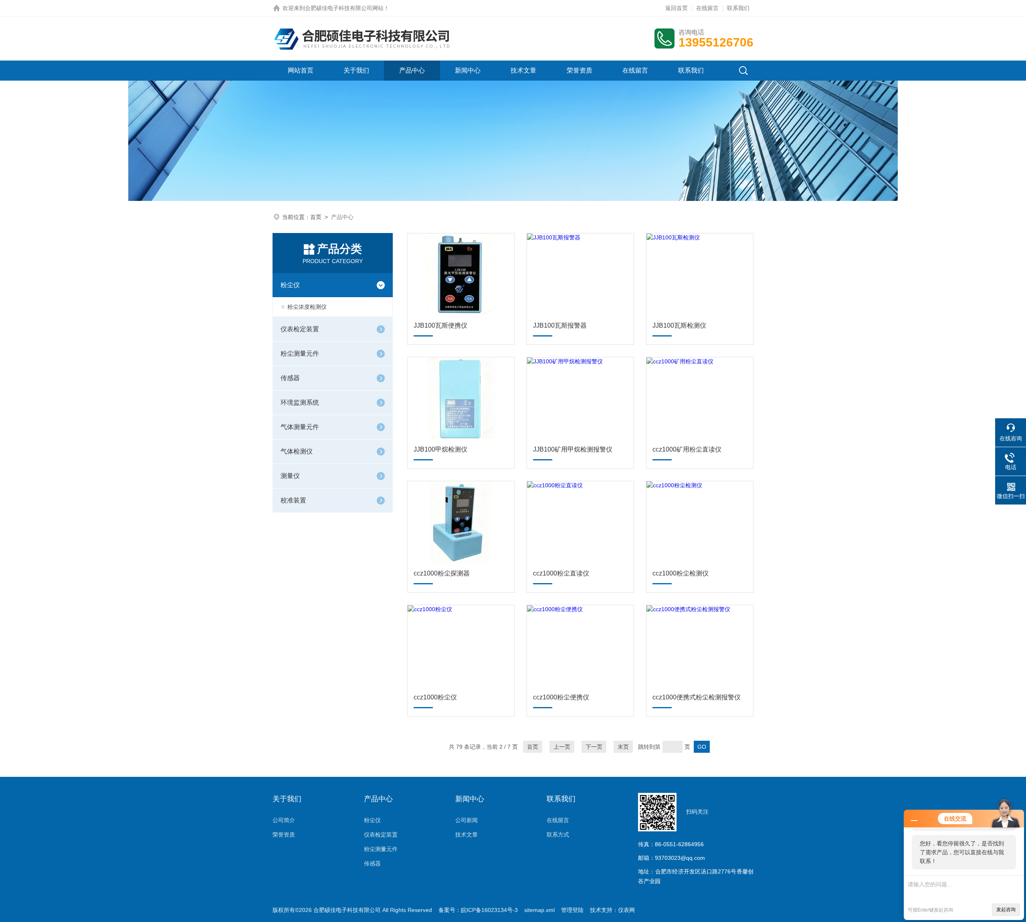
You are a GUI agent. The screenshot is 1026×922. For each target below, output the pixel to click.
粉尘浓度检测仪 (307, 307)
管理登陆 (572, 910)
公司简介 (284, 820)
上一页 (561, 747)
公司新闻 (466, 820)
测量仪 (290, 475)
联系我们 (738, 8)
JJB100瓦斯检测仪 (679, 325)
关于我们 (356, 70)
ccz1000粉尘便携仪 (561, 697)
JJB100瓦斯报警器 (560, 325)
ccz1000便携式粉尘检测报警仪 (696, 697)
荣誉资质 (579, 70)
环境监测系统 (300, 402)
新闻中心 (468, 70)
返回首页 (676, 8)
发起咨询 (1006, 909)
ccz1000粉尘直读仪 (561, 573)
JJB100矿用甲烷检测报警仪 (572, 449)
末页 (623, 747)
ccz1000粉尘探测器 (442, 573)
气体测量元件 (300, 427)
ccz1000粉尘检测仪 (680, 573)
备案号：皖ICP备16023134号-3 (478, 910)
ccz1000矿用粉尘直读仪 (686, 449)
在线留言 (707, 8)
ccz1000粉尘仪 (435, 697)
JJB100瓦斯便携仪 (440, 325)
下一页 (594, 747)
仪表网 (626, 910)
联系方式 (558, 834)
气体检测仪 (297, 451)
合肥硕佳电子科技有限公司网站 (344, 8)
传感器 (290, 378)
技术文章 (523, 70)
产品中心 (412, 70)
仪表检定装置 (300, 329)
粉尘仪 (290, 285)
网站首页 (300, 70)
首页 (315, 217)
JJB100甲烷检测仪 (440, 449)
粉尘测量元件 (300, 353)
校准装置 (293, 500)
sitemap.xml (539, 910)
